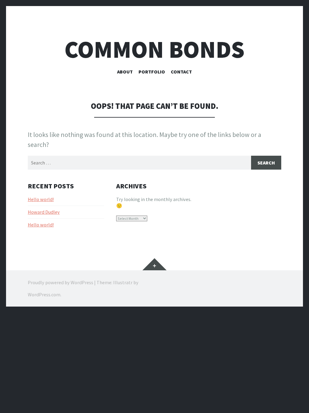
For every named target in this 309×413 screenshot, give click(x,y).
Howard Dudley (44, 212)
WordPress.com (44, 294)
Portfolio (152, 72)
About (125, 72)
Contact (181, 72)
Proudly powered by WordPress (60, 282)
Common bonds (154, 49)
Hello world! (41, 199)
